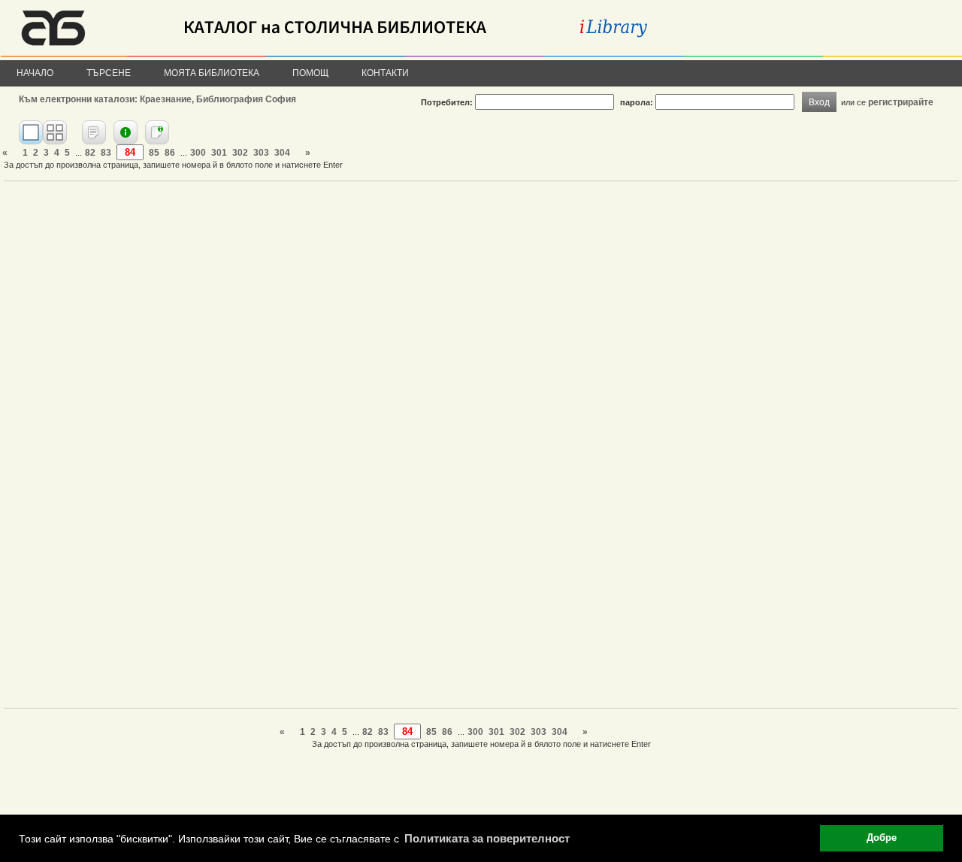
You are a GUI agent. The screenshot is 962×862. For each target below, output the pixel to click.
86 (170, 152)
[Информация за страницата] (157, 132)
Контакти (385, 73)
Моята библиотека (211, 73)
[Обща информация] (125, 132)
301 (219, 152)
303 (261, 152)
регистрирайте (900, 102)
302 (240, 152)
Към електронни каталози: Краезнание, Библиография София (157, 99)
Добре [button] (882, 838)
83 (106, 152)
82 (90, 152)
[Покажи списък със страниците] (55, 132)
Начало (35, 73)
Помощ (310, 73)
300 (198, 152)
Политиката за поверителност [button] (487, 838)
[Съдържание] (94, 132)
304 (282, 152)
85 (154, 152)
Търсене (108, 73)
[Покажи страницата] (31, 132)
